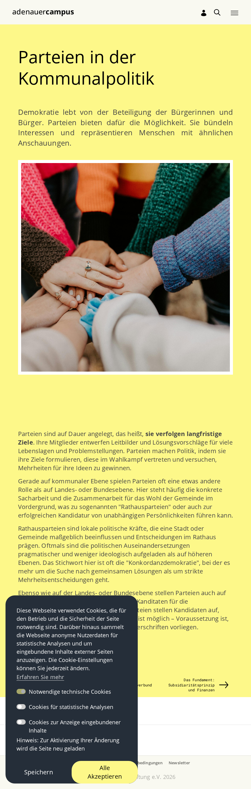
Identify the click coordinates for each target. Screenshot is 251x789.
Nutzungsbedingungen (141, 762)
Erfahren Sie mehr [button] (40, 677)
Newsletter (179, 762)
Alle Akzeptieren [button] (105, 772)
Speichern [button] (38, 772)
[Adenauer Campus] (43, 12)
